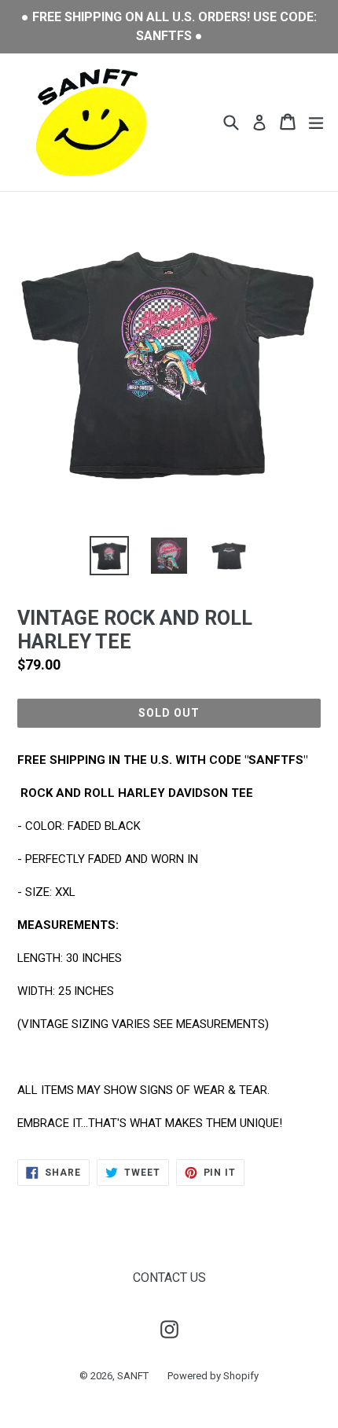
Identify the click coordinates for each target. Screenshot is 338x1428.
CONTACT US (169, 1277)
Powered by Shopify (213, 1376)
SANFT (133, 1376)
